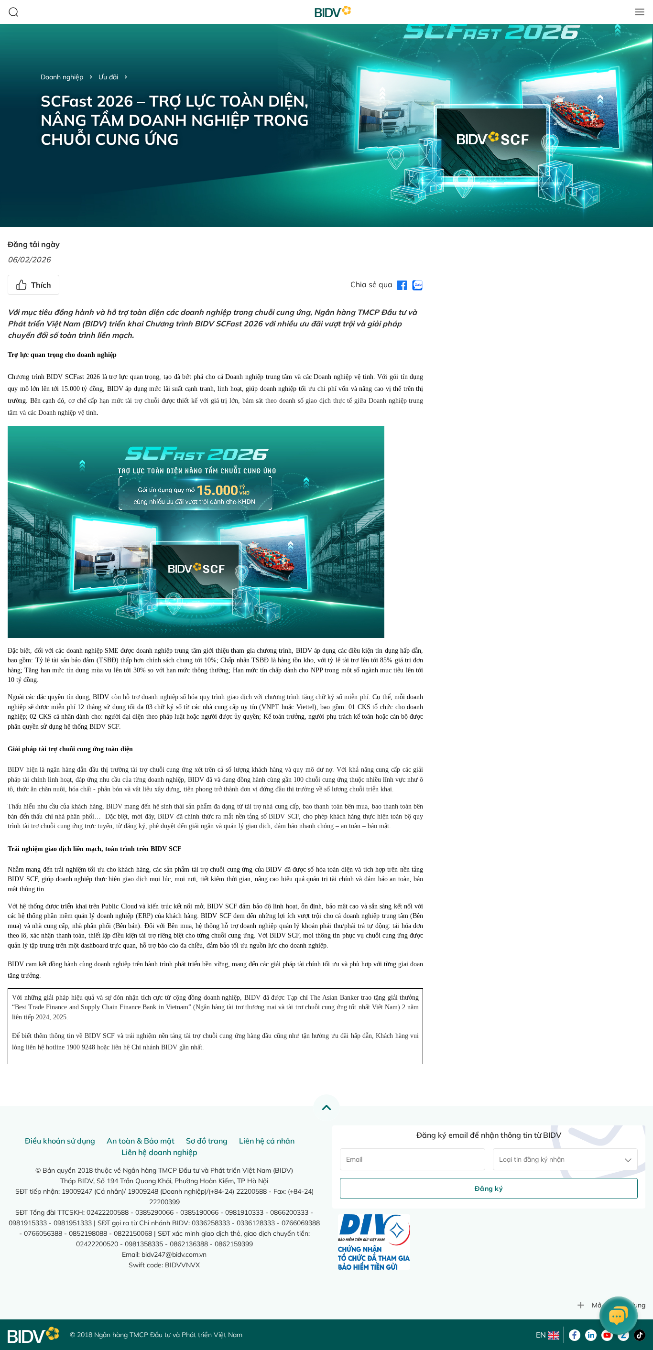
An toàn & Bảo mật (140, 1140)
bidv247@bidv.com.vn (174, 1254)
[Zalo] (623, 1334)
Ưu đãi (108, 77)
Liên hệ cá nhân (266, 1140)
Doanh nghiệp (62, 77)
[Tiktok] (639, 1334)
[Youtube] (607, 1334)
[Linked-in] (591, 1334)
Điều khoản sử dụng (60, 1140)
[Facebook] (574, 1334)
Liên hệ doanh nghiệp (159, 1152)
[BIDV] (34, 1335)
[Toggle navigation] (639, 12)
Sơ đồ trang (207, 1140)
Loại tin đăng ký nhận (532, 1159)
